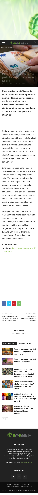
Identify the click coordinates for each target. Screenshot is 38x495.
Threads (8, 251)
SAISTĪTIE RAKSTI (9, 344)
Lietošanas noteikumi (12, 486)
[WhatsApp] (19, 303)
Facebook (17, 248)
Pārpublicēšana (25, 484)
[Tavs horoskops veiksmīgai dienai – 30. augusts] (7, 361)
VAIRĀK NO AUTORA (25, 344)
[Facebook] (4, 303)
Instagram (28, 248)
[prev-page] (3, 418)
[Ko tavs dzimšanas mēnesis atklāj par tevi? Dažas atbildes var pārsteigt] (7, 408)
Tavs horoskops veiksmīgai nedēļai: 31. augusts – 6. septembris (25, 351)
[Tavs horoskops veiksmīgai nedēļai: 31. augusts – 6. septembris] (7, 351)
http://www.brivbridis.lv (19, 333)
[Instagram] (19, 476)
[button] (3, 42)
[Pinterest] (14, 303)
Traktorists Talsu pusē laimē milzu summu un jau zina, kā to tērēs (10, 318)
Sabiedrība (11, 47)
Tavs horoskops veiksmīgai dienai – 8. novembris (28, 318)
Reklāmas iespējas (26, 486)
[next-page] (6, 418)
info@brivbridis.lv (26, 462)
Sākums (3, 47)
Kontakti (16, 484)
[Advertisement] (19, 20)
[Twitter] (9, 303)
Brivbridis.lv (13, 84)
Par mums (9, 484)
